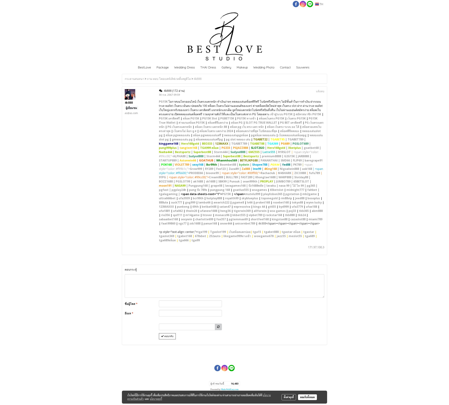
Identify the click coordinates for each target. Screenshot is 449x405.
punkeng (183, 207)
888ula (163, 202)
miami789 (315, 219)
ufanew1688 (208, 211)
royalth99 (232, 198)
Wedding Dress (184, 67)
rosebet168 (281, 202)
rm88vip (286, 198)
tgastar (308, 232)
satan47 (225, 207)
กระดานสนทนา (134, 79)
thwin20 (191, 211)
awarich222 (221, 202)
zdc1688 (194, 223)
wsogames (259, 190)
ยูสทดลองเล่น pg (182, 139)
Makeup (242, 67)
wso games (278, 211)
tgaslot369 (166, 236)
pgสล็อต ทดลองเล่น (263, 135)
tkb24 (302, 215)
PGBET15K (227, 118)
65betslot (276, 190)
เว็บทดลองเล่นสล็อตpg (293, 135)
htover (207, 215)
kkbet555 (239, 215)
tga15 (257, 232)
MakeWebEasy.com (230, 389)
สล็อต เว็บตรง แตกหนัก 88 (211, 127)
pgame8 (238, 202)
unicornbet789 (245, 223)
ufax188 (311, 207)
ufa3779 (297, 207)
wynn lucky (314, 202)
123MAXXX (166, 207)
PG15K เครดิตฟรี (169, 118)
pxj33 (292, 211)
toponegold (269, 198)
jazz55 (281, 236)
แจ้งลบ (320, 91)
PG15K (163, 101)
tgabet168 (184, 236)
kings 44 (259, 207)
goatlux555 (241, 190)
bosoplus (313, 198)
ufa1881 (164, 211)
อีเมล (129, 313)
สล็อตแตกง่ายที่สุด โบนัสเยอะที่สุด (256, 131)
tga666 (184, 240)
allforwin (260, 211)
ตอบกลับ (168, 336)
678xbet (200, 236)
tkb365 (304, 211)
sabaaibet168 (168, 219)
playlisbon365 (272, 194)
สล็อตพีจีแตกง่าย (218, 122)
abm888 (317, 211)
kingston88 (279, 219)
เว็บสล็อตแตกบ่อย (239, 232)
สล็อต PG (237, 122)
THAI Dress (208, 67)
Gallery (226, 67)
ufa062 (178, 211)
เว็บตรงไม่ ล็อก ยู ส (184, 131)
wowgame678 (264, 236)
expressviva (242, 207)
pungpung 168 (220, 190)
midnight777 (295, 190)
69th (195, 207)
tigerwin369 (242, 211)
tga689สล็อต (167, 240)
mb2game (309, 194)
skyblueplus (250, 198)
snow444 (226, 223)
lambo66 (204, 202)
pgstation (292, 194)
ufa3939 (184, 198)
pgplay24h (179, 190)
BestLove (144, 67)
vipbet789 (255, 215)
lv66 (250, 202)
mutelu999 (252, 194)
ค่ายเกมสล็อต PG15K (192, 122)
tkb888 (290, 215)
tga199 (202, 232)
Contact (285, 67)
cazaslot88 (298, 219)
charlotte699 (204, 219)
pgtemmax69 (238, 219)
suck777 (176, 202)
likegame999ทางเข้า (237, 236)
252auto (214, 236)
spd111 (177, 215)
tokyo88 (297, 202)
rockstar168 (273, 215)
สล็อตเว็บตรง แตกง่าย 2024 (216, 131)
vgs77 (182, 223)
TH (321, 4)
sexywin (186, 219)
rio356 (165, 215)
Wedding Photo (263, 67)
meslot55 (295, 236)
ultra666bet (167, 198)
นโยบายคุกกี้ (156, 398)
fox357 (221, 219)
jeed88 (299, 198)
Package (162, 67)
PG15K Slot (209, 118)
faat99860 (168, 223)
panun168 (210, 223)
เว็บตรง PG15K (296, 118)
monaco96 (222, 215)
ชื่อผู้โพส (131, 304)
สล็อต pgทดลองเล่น (178, 135)
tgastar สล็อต (291, 232)
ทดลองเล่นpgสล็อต (236, 135)
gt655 (272, 207)
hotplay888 (214, 198)
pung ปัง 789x (198, 190)
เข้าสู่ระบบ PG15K (281, 114)
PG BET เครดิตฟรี (291, 122)
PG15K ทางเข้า (246, 118)
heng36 (225, 211)
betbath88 (209, 207)
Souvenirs (302, 67)
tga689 (310, 236)
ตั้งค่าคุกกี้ (289, 397)
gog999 (190, 202)
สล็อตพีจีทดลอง (289, 131)
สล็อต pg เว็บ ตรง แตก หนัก (247, 127)
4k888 (198, 79)
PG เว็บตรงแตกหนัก (179, 127)
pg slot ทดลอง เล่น (238, 139)
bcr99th (198, 198)
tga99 (196, 240)
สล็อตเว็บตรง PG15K (271, 118)
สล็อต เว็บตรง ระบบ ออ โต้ (283, 127)
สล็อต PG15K (191, 118)
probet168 (263, 202)
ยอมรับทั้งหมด (307, 397)
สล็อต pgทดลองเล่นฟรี (207, 135)
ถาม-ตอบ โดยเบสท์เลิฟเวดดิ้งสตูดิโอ (169, 79)
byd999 (284, 207)
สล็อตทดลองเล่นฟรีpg (209, 139)
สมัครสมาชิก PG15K (308, 114)
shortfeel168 (260, 219)
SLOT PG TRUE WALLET (261, 122)
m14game (192, 215)
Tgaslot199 (218, 232)
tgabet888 (271, 232)
